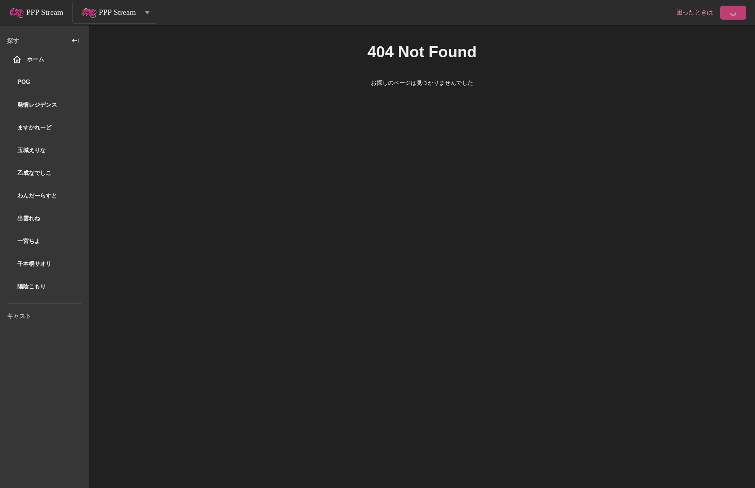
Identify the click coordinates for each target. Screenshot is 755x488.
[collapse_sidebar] (75, 41)
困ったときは (694, 12)
